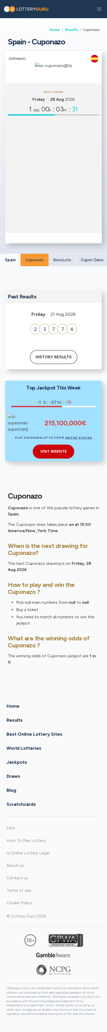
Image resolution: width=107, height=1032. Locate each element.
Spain (10, 260)
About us (15, 865)
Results (71, 30)
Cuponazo (34, 260)
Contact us (17, 877)
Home (54, 30)
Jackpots (16, 762)
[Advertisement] (53, 174)
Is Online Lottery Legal (27, 852)
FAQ (10, 828)
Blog (11, 790)
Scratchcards (21, 804)
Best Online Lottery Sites (34, 734)
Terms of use (18, 890)
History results (54, 357)
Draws (13, 776)
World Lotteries (23, 748)
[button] (99, 9)
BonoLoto (62, 260)
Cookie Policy (19, 902)
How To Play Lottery (26, 840)
